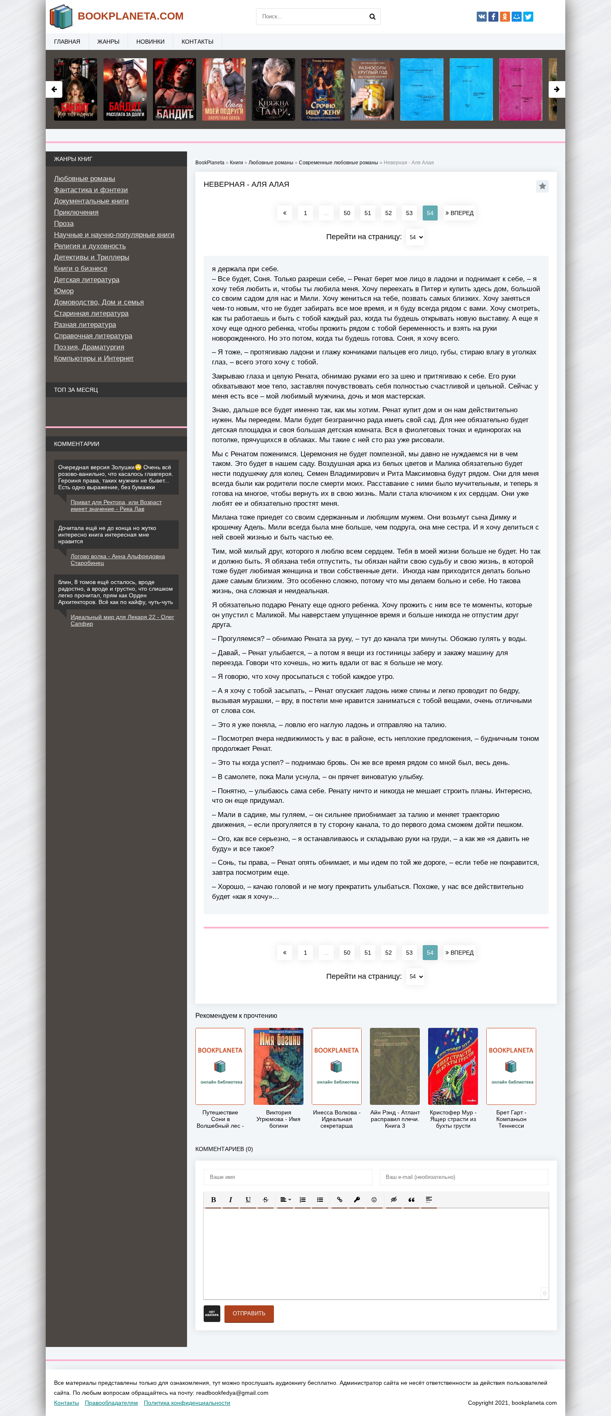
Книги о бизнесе (80, 268)
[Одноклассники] (505, 17)
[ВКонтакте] (482, 17)
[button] (213, 1200)
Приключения (76, 212)
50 (347, 213)
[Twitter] (528, 17)
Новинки (150, 41)
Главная (67, 41)
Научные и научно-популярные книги (114, 235)
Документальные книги (91, 201)
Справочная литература (93, 336)
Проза (64, 224)
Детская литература (86, 280)
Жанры (108, 41)
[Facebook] (493, 17)
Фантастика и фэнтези (91, 190)
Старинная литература (91, 313)
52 (388, 213)
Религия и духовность (90, 246)
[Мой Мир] (517, 17)
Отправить (249, 1313)
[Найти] (372, 16)
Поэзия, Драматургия (89, 347)
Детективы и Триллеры (91, 257)
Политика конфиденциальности (187, 1402)
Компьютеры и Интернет (94, 358)
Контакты (197, 41)
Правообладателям (111, 1402)
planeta (131, 16)
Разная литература (85, 325)
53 (409, 213)
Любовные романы (84, 179)
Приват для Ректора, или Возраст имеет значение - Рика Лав (116, 505)
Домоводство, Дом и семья (99, 302)
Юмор (64, 291)
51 (368, 213)
